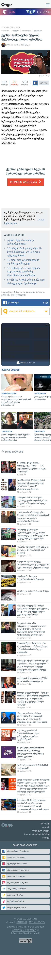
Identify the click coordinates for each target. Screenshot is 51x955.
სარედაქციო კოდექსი (41, 831)
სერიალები (21, 295)
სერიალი (40, 292)
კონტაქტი (46, 838)
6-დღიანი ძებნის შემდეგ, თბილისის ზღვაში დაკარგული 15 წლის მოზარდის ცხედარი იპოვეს (25, 566)
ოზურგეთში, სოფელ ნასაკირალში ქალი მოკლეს (25, 580)
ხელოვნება (26, 31)
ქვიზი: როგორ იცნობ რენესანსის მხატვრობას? (25, 769)
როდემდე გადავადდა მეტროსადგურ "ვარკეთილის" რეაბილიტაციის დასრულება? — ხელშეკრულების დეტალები (25, 535)
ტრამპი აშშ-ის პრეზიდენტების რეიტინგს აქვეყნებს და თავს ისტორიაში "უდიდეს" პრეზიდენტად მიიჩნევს (25, 486)
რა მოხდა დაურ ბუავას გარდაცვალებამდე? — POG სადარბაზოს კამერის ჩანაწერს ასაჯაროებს (25, 468)
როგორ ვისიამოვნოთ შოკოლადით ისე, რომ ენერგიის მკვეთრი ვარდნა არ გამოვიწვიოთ (16, 390)
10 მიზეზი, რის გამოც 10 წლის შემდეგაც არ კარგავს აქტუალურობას (24, 252)
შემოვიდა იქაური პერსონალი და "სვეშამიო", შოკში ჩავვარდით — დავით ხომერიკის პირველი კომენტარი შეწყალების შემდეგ (25, 666)
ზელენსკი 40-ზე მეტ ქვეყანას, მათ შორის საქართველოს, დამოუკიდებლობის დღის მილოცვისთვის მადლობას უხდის (25, 806)
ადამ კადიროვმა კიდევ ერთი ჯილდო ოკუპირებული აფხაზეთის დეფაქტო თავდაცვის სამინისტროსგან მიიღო (25, 518)
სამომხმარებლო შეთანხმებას (24, 930)
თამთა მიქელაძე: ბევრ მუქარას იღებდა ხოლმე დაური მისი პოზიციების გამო (16, 427)
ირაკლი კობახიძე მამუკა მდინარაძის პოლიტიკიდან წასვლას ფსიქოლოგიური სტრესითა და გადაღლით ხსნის (25, 719)
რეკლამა (46, 827)
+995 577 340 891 (37, 922)
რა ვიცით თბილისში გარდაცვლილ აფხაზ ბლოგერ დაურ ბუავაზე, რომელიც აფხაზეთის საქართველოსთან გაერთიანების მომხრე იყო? (25, 630)
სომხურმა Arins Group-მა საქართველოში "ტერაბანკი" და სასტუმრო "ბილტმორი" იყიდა (25, 502)
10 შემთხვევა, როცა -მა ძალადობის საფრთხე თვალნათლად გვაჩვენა (23, 271)
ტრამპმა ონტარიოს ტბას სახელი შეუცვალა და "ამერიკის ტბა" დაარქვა (25, 551)
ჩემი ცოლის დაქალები (24, 292)
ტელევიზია (38, 31)
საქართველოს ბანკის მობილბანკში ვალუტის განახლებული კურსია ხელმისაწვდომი (25, 736)
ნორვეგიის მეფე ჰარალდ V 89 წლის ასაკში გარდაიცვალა (25, 682)
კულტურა (15, 31)
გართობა (5, 31)
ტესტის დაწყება (24, 182)
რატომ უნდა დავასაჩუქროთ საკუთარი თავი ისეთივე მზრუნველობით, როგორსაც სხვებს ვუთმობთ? (25, 753)
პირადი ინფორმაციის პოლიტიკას (25, 933)
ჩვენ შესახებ (45, 824)
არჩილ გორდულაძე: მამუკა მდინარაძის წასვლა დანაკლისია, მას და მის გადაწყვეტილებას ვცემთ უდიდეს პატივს (25, 611)
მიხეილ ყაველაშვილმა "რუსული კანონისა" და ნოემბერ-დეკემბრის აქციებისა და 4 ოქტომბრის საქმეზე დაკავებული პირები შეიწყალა (25, 700)
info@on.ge (22, 922)
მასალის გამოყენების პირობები (37, 834)
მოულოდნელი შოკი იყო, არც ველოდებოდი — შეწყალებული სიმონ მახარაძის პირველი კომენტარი (25, 649)
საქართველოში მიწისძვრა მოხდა (25, 595)
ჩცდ (12, 295)
